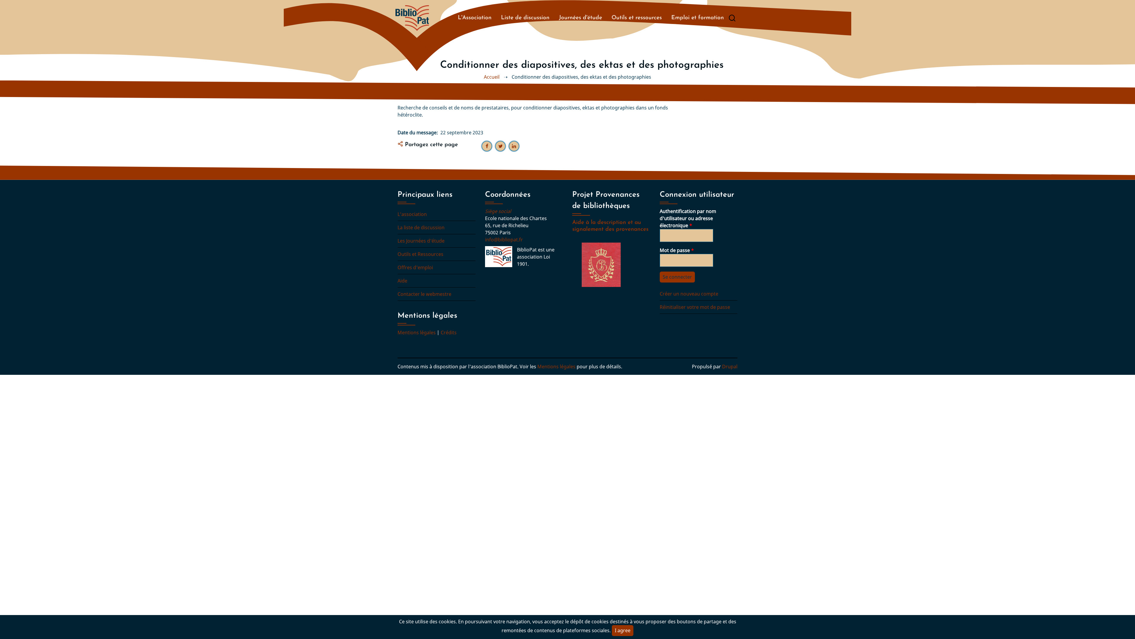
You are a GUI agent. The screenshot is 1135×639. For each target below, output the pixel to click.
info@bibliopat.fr (504, 239)
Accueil (492, 77)
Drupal (729, 366)
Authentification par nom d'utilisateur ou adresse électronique (688, 218)
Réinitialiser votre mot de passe (695, 307)
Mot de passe (675, 250)
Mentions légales (417, 332)
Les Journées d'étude (421, 241)
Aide (402, 280)
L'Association (475, 18)
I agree (622, 630)
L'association (412, 214)
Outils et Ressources (420, 254)
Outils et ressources (637, 18)
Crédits (449, 332)
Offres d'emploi (415, 267)
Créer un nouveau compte (689, 294)
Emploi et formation (697, 18)
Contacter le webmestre (424, 294)
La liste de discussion (421, 227)
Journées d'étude (580, 18)
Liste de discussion (525, 18)
